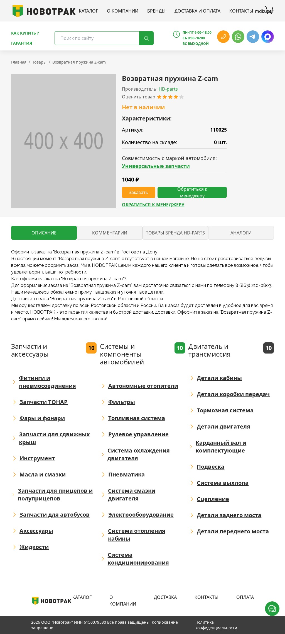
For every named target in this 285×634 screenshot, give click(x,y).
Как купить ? (25, 33)
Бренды (156, 11)
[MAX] (267, 36)
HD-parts (168, 89)
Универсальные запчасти (156, 166)
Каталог (88, 11)
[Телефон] (223, 36)
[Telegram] (253, 36)
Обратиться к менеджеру (153, 205)
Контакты (241, 11)
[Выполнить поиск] (146, 38)
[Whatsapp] (238, 36)
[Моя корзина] (269, 10)
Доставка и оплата (197, 11)
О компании (122, 11)
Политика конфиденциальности (216, 625)
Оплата (245, 597)
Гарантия (21, 43)
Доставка (165, 597)
